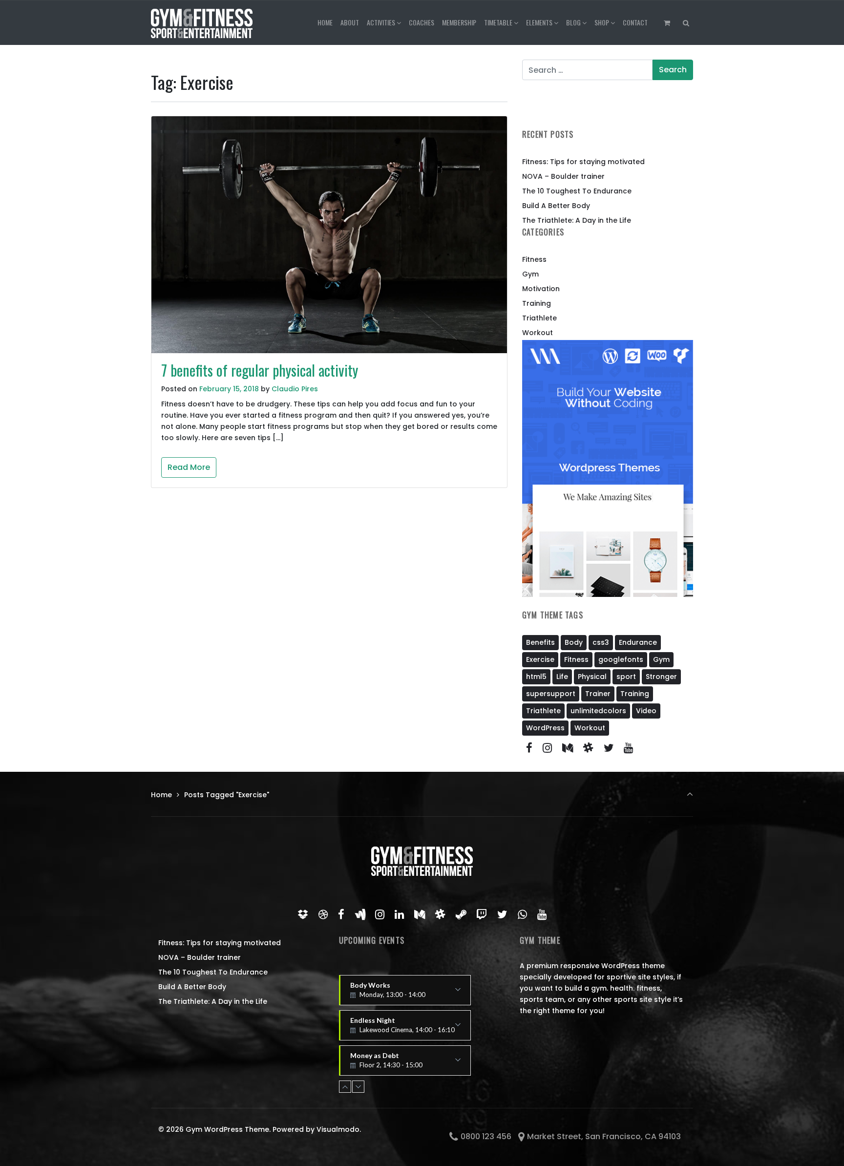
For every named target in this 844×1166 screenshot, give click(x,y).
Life (562, 676)
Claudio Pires (295, 389)
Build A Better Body (556, 206)
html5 (536, 676)
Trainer (598, 694)
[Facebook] (529, 748)
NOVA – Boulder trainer (563, 176)
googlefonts (620, 659)
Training (536, 303)
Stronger (661, 676)
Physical (592, 676)
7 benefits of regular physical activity (259, 370)
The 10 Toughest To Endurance (577, 191)
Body (574, 642)
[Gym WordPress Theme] (202, 22)
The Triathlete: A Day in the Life (576, 220)
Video (646, 711)
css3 (600, 642)
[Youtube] (628, 748)
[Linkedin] (399, 914)
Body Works (387, 993)
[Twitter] (608, 748)
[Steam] (460, 914)
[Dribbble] (323, 914)
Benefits (540, 642)
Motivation (541, 289)
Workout (537, 333)
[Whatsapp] (522, 914)
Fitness (534, 259)
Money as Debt (393, 1063)
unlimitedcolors (598, 711)
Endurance (638, 642)
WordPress (545, 728)
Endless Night (402, 1028)
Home (161, 795)
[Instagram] (547, 748)
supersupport (550, 694)
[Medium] (567, 748)
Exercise (540, 659)
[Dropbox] (303, 914)
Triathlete (539, 318)
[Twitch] (481, 914)
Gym (530, 274)
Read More (189, 467)
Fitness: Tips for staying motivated (583, 162)
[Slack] (588, 748)
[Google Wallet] (359, 914)
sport (626, 676)
